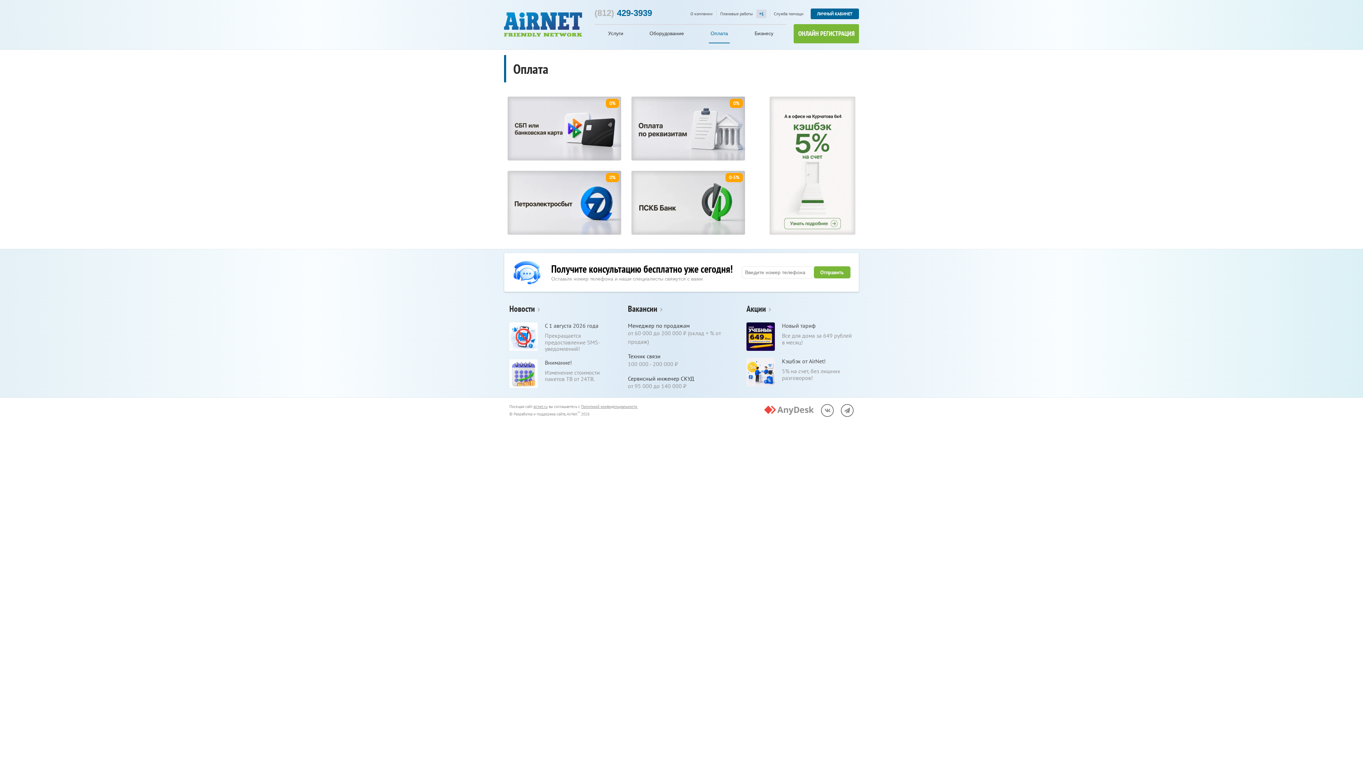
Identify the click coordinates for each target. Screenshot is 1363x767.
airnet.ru (540, 406)
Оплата (719, 33)
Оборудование (667, 33)
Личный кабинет (835, 13)
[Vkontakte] (827, 410)
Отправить (832, 272)
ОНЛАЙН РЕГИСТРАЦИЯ (826, 33)
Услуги (615, 33)
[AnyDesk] (789, 410)
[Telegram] (847, 410)
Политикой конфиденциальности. (609, 406)
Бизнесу (764, 33)
